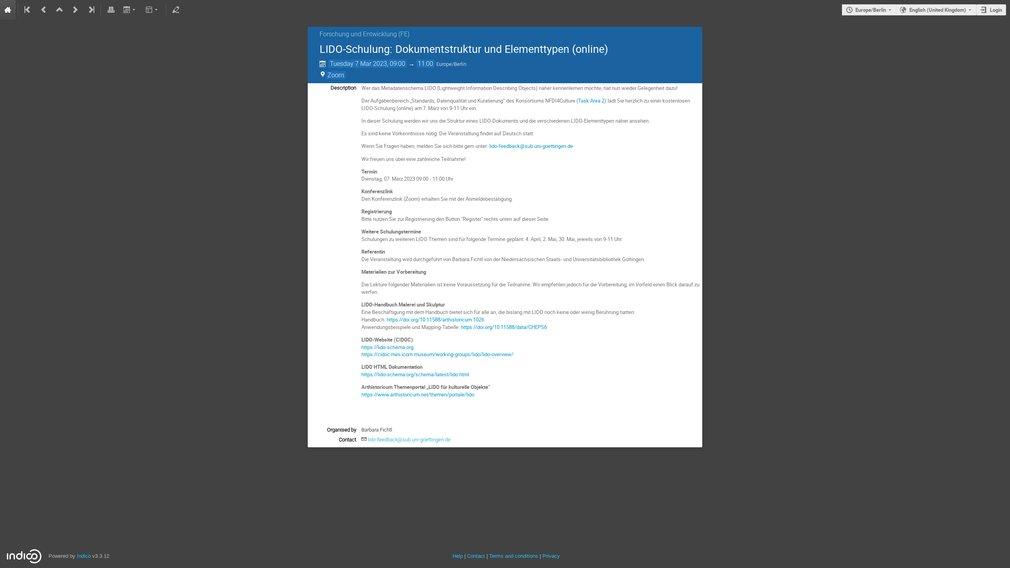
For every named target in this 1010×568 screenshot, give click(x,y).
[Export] (130, 10)
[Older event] (44, 10)
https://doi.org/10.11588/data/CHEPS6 (504, 327)
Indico (84, 556)
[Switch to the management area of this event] (176, 10)
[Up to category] (59, 10)
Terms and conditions (513, 556)
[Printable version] (111, 10)
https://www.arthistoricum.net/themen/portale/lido (417, 394)
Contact (476, 556)
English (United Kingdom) (937, 9)
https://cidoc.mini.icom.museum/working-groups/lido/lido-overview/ (437, 354)
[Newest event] (91, 10)
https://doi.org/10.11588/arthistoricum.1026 (435, 319)
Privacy (551, 556)
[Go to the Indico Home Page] (8, 10)
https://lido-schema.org (387, 347)
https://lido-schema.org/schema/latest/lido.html (415, 374)
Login (996, 9)
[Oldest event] (28, 10)
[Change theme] (152, 10)
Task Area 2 (591, 100)
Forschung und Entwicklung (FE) (365, 34)
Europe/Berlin (870, 9)
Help (458, 556)
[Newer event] (75, 10)
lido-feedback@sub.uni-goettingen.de (531, 145)
